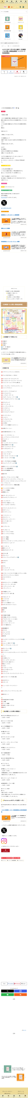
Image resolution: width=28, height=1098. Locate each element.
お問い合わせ (7, 1093)
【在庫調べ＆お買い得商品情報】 (12, 291)
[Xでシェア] (5, 643)
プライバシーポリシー (7, 1091)
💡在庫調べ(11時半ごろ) (11, 293)
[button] (26, 12)
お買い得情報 (17, 858)
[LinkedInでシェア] (17, 650)
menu (12, 288)
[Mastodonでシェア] (11, 643)
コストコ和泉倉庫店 (12, 860)
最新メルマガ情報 (5, 228)
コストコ (4, 860)
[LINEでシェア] (5, 650)
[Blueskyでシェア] (17, 643)
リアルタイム (21, 860)
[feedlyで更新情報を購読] (7, 994)
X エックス (4, 197)
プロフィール (21, 1091)
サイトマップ (21, 1093)
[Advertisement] (14, 92)
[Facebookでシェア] (5, 647)
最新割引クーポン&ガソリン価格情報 (10, 215)
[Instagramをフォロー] (20, 991)
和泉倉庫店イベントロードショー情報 (10, 241)
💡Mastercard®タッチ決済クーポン (14, 299)
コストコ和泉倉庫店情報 (7, 858)
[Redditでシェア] (17, 647)
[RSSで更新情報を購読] (20, 994)
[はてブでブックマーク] (23, 647)
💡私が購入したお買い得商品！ (13, 297)
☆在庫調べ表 (10, 295)
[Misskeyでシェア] (23, 643)
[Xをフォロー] (7, 991)
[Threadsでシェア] (11, 647)
